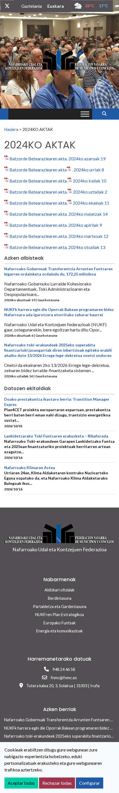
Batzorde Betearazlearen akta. (38, 180)
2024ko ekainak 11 (91, 202)
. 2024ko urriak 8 (88, 169)
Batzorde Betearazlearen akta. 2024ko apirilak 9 (55, 225)
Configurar (89, 783)
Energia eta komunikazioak (59, 631)
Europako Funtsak (59, 623)
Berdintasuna (59, 598)
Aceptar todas (21, 783)
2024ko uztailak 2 (90, 191)
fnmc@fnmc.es (64, 677)
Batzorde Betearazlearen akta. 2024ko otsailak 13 (57, 247)
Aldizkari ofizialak (59, 590)
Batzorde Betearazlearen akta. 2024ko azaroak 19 (57, 158)
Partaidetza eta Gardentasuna (59, 606)
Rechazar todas (57, 783)
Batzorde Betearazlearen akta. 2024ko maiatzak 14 (58, 214)
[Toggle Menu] (85, 114)
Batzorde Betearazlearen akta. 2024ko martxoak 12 (58, 236)
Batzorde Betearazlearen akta (38, 169)
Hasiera (11, 129)
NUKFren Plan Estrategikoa (59, 614)
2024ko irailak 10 (89, 180)
